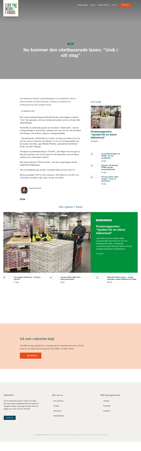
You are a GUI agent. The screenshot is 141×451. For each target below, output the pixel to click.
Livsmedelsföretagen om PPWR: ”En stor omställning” (110, 156)
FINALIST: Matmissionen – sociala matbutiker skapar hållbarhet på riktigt (121, 278)
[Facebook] (68, 199)
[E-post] (79, 199)
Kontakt (56, 406)
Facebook (106, 406)
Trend (70, 44)
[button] (134, 5)
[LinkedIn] (75, 199)
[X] (72, 199)
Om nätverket (58, 401)
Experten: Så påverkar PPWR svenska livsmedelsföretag (109, 167)
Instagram (106, 411)
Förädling (101, 220)
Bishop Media (103, 435)
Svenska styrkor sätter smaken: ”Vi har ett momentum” (110, 179)
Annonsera (57, 411)
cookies (90, 435)
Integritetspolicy (59, 416)
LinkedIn (106, 401)
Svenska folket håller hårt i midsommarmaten (70, 278)
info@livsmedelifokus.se (80, 435)
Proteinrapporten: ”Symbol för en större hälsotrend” (104, 134)
